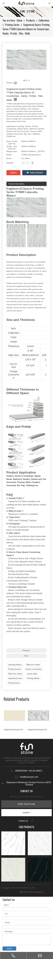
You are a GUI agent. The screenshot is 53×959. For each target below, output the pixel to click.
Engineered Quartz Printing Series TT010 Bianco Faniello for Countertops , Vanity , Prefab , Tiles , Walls (14, 730)
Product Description (16, 184)
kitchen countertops (34, 669)
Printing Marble (33, 678)
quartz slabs (32, 674)
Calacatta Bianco (15, 665)
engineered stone (15, 678)
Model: (9, 155)
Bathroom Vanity (33, 665)
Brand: (9, 158)
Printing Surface (14, 669)
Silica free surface (15, 674)
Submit (9, 948)
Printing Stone (14, 683)
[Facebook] (32, 821)
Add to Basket (36, 173)
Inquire (13, 173)
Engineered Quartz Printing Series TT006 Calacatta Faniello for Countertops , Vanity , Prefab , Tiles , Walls (38, 730)
